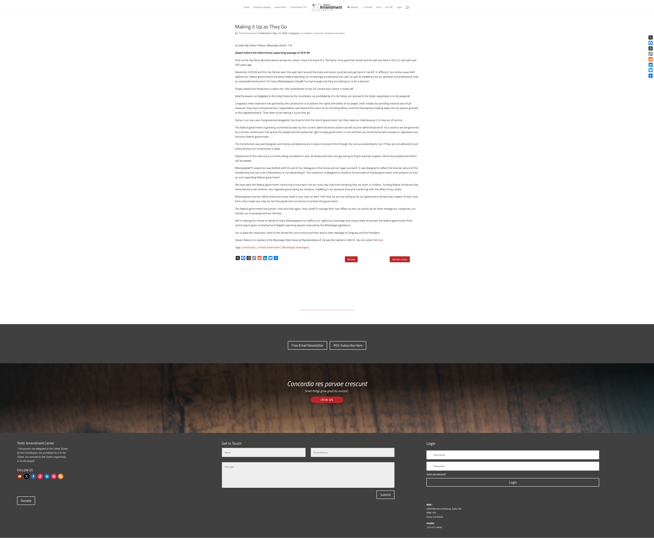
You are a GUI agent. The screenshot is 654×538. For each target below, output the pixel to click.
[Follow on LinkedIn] (47, 476)
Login (513, 482)
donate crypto (399, 259)
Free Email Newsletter (307, 345)
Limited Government (334, 33)
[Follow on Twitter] (26, 476)
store (378, 7)
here (380, 240)
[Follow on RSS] (60, 476)
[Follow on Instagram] (54, 476)
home (247, 7)
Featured (318, 33)
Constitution (306, 33)
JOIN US (327, 400)
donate (351, 259)
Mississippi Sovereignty (295, 247)
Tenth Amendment (248, 33)
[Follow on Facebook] (33, 476)
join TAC (389, 7)
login (399, 7)
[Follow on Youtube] (19, 476)
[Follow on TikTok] (40, 476)
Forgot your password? (436, 474)
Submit (385, 494)
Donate (26, 500)
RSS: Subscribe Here (347, 345)
